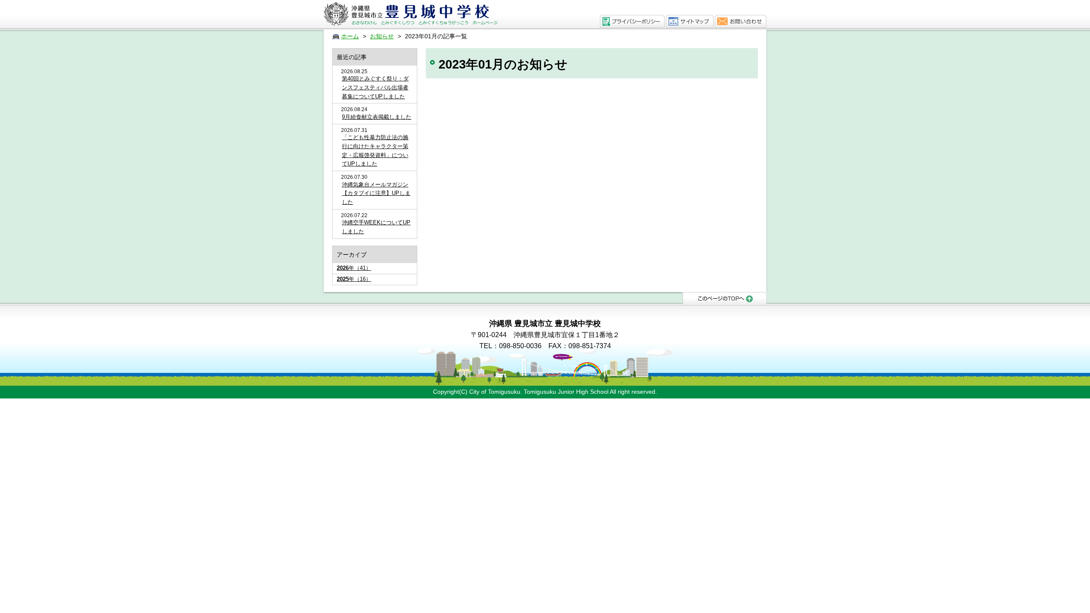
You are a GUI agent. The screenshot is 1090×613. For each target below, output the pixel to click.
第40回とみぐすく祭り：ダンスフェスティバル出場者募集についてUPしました (375, 87)
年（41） (354, 268)
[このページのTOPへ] (725, 297)
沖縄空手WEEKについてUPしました (376, 227)
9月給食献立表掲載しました (376, 117)
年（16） (354, 279)
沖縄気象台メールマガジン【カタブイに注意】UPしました (376, 193)
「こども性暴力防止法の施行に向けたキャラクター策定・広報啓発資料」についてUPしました (375, 150)
